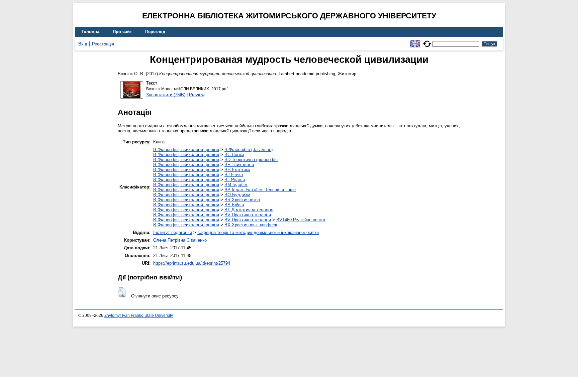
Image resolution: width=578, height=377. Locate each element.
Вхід (82, 43)
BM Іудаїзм (236, 184)
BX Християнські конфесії (250, 224)
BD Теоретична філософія (251, 159)
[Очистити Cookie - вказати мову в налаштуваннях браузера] (427, 40)
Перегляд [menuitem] (155, 31)
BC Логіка (234, 154)
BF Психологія (239, 164)
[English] (415, 40)
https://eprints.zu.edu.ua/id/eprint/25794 (191, 263)
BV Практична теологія (247, 214)
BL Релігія (234, 179)
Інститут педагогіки (172, 232)
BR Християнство (242, 199)
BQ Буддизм (237, 194)
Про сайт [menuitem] (122, 31)
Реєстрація (103, 43)
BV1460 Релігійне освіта (300, 219)
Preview (196, 94)
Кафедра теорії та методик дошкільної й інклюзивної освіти (258, 232)
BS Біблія (234, 204)
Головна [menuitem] (90, 31)
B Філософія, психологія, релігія (186, 149)
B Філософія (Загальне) (248, 149)
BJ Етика (233, 174)
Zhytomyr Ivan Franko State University (138, 315)
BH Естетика (237, 169)
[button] (121, 292)
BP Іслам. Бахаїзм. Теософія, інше (260, 189)
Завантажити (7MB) (165, 94)
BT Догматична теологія (248, 209)
